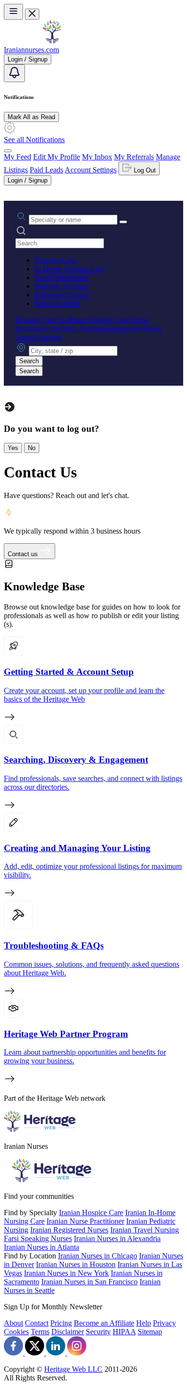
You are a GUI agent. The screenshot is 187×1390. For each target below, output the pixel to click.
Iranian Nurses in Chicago (97, 1256)
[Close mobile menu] (32, 14)
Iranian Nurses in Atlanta (41, 1247)
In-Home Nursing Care (70, 269)
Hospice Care (55, 260)
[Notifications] (14, 73)
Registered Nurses (62, 295)
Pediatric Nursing (61, 286)
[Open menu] (13, 12)
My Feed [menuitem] (17, 157)
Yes (13, 447)
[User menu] (8, 150)
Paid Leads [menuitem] (46, 170)
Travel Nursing (57, 303)
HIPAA (124, 1332)
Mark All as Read (31, 117)
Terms (40, 1332)
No (31, 447)
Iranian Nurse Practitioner (85, 1221)
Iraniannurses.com (31, 50)
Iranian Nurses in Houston (76, 1264)
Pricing (61, 1323)
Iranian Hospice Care (91, 1212)
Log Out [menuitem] (144, 170)
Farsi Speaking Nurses (38, 1238)
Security (98, 1332)
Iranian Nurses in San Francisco (89, 1282)
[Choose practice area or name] (123, 221)
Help (143, 1323)
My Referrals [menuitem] (134, 157)
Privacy (164, 1323)
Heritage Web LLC (73, 1369)
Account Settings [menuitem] (91, 170)
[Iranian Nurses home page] (52, 41)
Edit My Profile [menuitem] (56, 157)
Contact (36, 1323)
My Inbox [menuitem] (97, 157)
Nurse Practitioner (62, 277)
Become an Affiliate (104, 1323)
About (13, 1323)
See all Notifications (34, 139)
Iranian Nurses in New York (66, 1273)
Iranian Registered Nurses (69, 1230)
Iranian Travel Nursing (144, 1230)
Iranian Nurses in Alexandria (117, 1238)
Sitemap (150, 1332)
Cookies (16, 1332)
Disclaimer (67, 1332)
